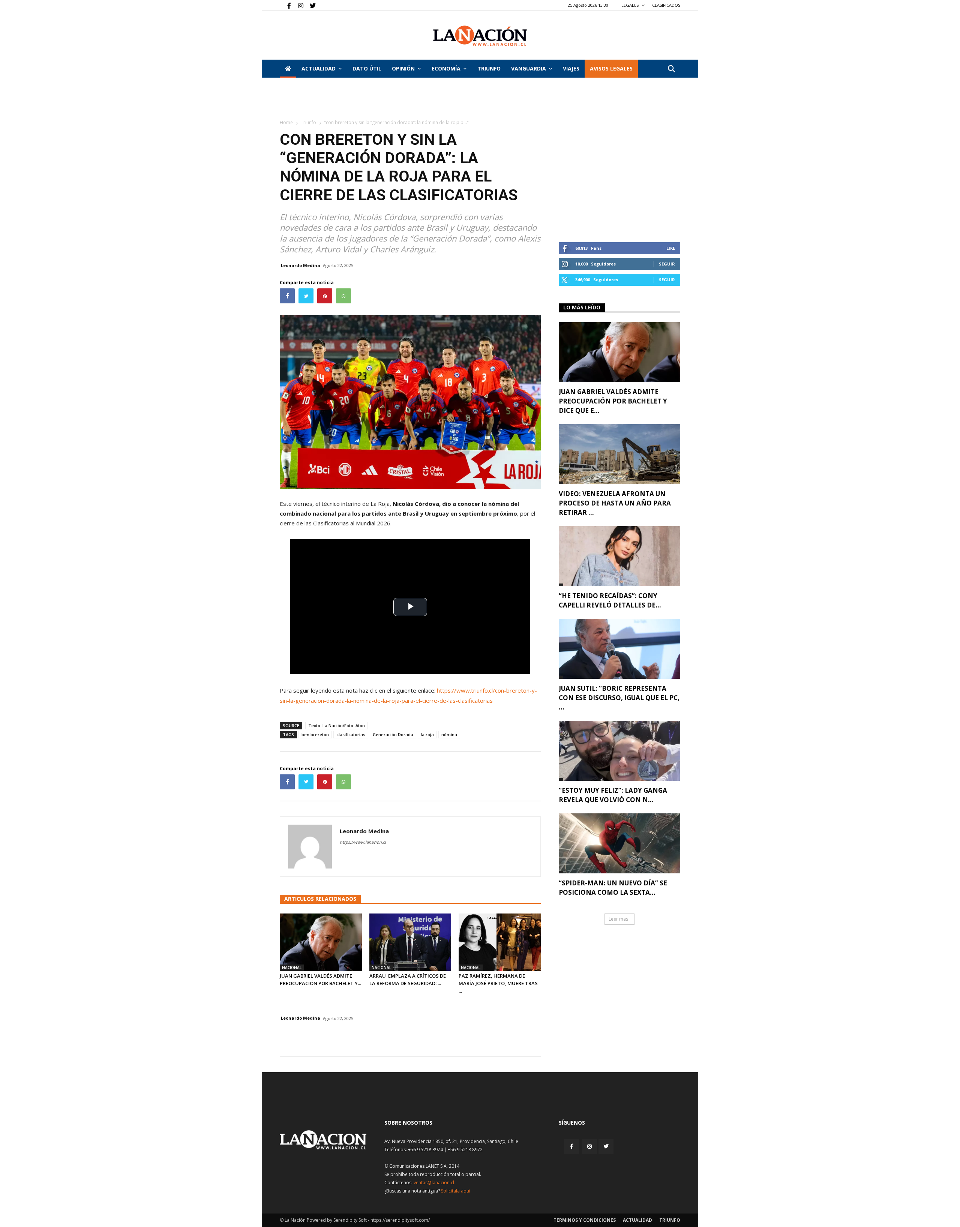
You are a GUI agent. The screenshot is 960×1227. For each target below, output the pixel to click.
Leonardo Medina (300, 265)
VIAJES (571, 68)
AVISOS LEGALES (611, 68)
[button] (671, 69)
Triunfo (489, 68)
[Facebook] (285, 5)
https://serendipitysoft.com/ (400, 1220)
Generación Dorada (393, 734)
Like (670, 248)
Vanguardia (528, 68)
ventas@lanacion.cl (434, 1182)
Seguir (667, 264)
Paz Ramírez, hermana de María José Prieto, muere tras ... (498, 983)
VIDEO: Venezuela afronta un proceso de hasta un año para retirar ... (615, 503)
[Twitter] (310, 5)
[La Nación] (480, 36)
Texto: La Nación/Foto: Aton (336, 725)
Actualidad (319, 68)
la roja (427, 734)
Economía (446, 68)
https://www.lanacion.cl (363, 842)
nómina (449, 734)
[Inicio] (288, 69)
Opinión (403, 68)
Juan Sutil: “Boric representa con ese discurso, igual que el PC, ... (619, 697)
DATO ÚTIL (366, 68)
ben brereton (315, 734)
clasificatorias (350, 734)
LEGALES (630, 5)
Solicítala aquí (455, 1191)
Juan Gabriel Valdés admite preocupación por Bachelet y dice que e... (613, 401)
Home (286, 122)
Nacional (292, 967)
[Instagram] (297, 5)
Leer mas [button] (618, 919)
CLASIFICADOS (666, 5)
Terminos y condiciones (585, 1220)
